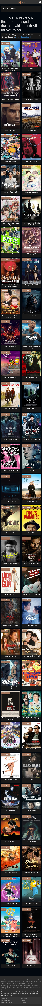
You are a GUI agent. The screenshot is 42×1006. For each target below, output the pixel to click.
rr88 (37, 994)
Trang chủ (23, 1000)
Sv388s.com (26, 992)
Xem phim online (6, 980)
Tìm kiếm (13, 9)
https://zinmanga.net (6, 992)
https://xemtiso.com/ (6, 995)
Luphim (32, 994)
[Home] (21, 2)
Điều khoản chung (6, 1000)
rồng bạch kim (34, 992)
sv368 (15, 992)
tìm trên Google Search (23, 37)
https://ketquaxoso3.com (17, 994)
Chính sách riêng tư (6, 1002)
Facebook (23, 1002)
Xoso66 (27, 994)
